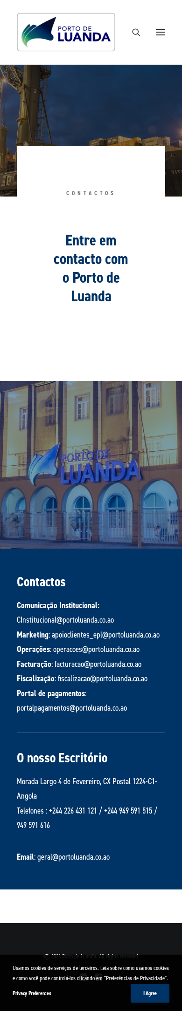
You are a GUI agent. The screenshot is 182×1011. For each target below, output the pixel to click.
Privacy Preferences (32, 993)
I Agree (150, 993)
